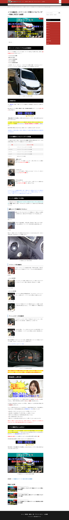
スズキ (48, 23)
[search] (60, 5)
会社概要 (43, 1)
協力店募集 (49, 40)
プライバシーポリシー (37, 1)
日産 (48, 43)
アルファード (51, 14)
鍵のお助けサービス (37, 516)
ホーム (23, 1)
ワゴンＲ (55, 14)
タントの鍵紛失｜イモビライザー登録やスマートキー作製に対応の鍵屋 (30, 489)
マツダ (48, 35)
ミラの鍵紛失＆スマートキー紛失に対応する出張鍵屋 (22, 478)
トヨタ (48, 30)
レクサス (48, 38)
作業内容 (26, 1)
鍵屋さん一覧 (31, 1)
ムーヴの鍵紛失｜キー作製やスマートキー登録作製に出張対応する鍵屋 (30, 502)
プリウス (48, 14)
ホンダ (48, 33)
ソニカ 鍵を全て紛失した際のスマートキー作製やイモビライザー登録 (30, 495)
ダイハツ (9, 16)
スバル (48, 25)
